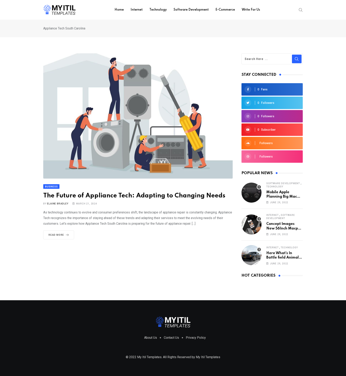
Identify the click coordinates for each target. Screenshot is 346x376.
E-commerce (225, 9)
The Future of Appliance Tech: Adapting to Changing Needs (134, 196)
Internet (137, 9)
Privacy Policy (196, 338)
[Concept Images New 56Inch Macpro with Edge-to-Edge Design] (251, 224)
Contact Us (171, 338)
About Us (150, 338)
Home (119, 9)
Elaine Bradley (57, 203)
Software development (191, 9)
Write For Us (251, 9)
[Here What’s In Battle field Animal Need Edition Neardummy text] (251, 255)
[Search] (301, 9)
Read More (56, 234)
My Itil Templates (208, 357)
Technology (158, 9)
